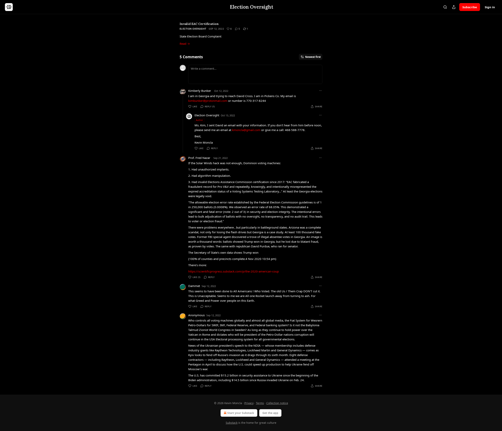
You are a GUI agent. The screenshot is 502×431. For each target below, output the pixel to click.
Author (199, 119)
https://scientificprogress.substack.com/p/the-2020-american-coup (233, 271)
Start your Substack (240, 413)
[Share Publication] (454, 7)
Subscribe (469, 7)
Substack (231, 423)
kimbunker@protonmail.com (207, 101)
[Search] (445, 7)
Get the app (270, 413)
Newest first (313, 57)
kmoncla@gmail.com (246, 130)
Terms (260, 403)
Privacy (249, 403)
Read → (185, 44)
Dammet (194, 286)
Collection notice (277, 403)
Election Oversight (193, 28)
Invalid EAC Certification (199, 24)
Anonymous (196, 315)
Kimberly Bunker (199, 91)
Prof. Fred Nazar (199, 158)
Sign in (490, 7)
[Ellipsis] (320, 90)
